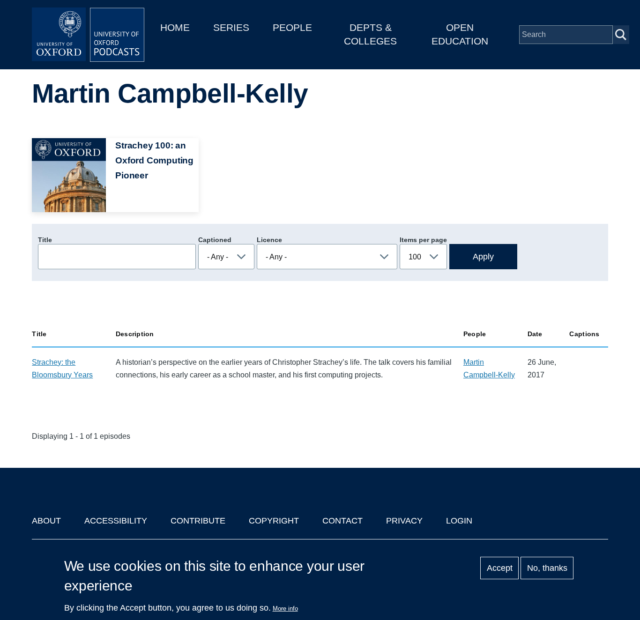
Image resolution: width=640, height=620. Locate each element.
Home (175, 27)
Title (45, 240)
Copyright (274, 520)
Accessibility (115, 520)
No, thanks (547, 568)
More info (285, 608)
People (292, 27)
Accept (500, 568)
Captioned (214, 240)
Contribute (198, 520)
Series (231, 27)
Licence (269, 240)
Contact (342, 520)
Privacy (404, 520)
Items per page (423, 240)
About (46, 520)
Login (459, 520)
